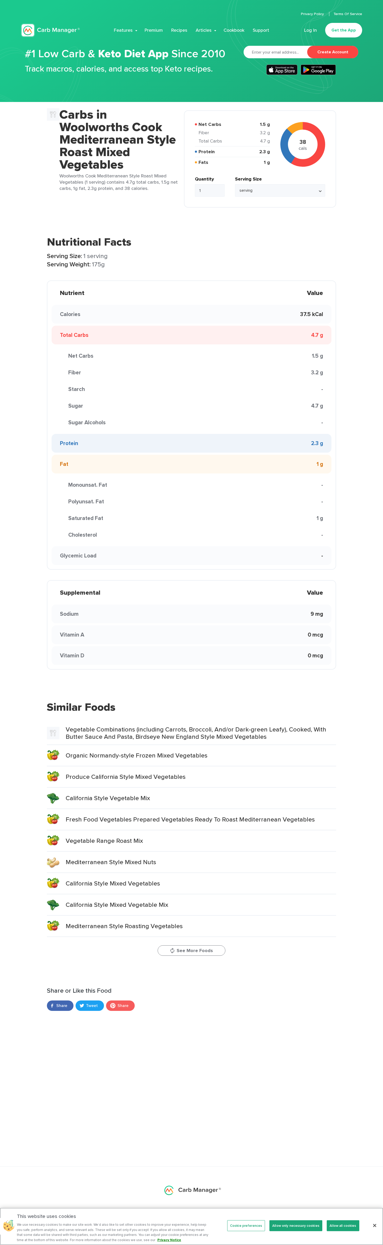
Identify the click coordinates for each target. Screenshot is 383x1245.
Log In (310, 30)
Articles (204, 30)
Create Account (332, 52)
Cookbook (234, 30)
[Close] (374, 1225)
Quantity (204, 179)
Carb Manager (50, 30)
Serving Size (248, 179)
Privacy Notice (169, 1239)
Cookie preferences (246, 1225)
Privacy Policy (313, 13)
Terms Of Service (347, 13)
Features (123, 30)
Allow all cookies (343, 1225)
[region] (191, 1226)
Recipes (179, 30)
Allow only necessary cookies (295, 1225)
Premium (154, 30)
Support (261, 30)
